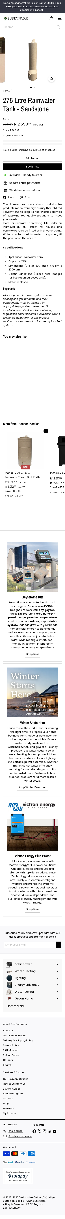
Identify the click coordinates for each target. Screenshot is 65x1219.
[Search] (58, 27)
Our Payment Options (15, 1079)
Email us (30, 3)
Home (6, 90)
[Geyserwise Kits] (32, 567)
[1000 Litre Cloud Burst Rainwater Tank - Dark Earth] (25, 465)
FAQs (6, 1103)
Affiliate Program (13, 1093)
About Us (8, 1030)
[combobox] (32, 27)
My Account (10, 1113)
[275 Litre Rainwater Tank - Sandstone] (25, 378)
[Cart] (51, 18)
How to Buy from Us (14, 1083)
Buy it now (32, 166)
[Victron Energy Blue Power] (32, 826)
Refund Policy (11, 1055)
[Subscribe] (58, 945)
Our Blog (8, 1098)
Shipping (23, 150)
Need (6, 3)
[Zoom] (51, 78)
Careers (8, 1060)
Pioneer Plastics (28, 423)
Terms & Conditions (14, 1035)
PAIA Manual (10, 1050)
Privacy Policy (11, 1045)
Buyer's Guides (11, 1088)
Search (7, 1065)
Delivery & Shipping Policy (18, 1040)
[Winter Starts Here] (32, 693)
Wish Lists (8, 1108)
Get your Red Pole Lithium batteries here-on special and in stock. (32, 8)
